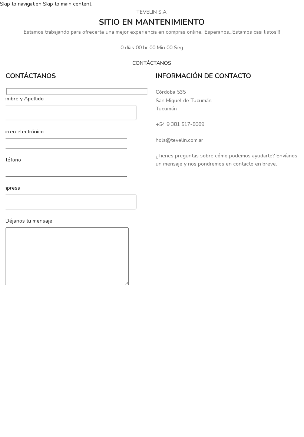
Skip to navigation (21, 3)
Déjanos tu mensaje (29, 220)
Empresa (10, 187)
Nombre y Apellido (22, 98)
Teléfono (10, 159)
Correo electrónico (22, 131)
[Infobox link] (227, 100)
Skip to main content (67, 3)
